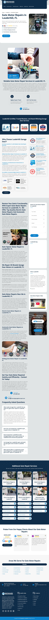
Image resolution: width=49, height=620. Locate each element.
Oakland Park (28, 573)
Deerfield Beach (17, 567)
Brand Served (15, 6)
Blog (19, 610)
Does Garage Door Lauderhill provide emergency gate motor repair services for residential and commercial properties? (14, 436)
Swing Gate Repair (37, 503)
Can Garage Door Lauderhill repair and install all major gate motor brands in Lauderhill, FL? (15, 444)
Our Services (9, 6)
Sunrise (38, 571)
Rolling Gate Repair (21, 518)
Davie (4, 573)
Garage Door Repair (22, 596)
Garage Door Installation (22, 597)
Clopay (34, 601)
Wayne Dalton (36, 596)
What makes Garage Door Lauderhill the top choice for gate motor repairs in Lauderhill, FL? (14, 408)
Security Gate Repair (6, 518)
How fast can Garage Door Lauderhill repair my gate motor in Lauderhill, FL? (14, 429)
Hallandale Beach (17, 571)
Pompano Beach (40, 569)
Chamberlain (35, 597)
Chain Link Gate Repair (22, 507)
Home (5, 6)
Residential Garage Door (22, 599)
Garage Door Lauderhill (24, 618)
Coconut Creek (5, 569)
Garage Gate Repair (21, 514)
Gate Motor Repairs (6, 507)
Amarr (34, 603)
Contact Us (26, 6)
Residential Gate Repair (38, 507)
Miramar (27, 571)
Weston (38, 573)
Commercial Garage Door (22, 601)
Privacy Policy (20, 604)
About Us (21, 6)
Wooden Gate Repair (6, 503)
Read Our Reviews (7, 545)
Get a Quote (37, 330)
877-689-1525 (26, 109)
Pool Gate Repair (6, 514)
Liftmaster (35, 599)
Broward (4, 567)
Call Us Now (6, 35)
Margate (27, 569)
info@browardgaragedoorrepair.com (16, 398)
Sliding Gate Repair (21, 503)
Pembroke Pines (40, 567)
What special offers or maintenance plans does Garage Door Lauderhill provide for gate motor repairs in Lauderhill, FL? (14, 451)
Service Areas (31, 6)
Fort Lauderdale (17, 569)
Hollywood (16, 573)
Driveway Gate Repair (14, 333)
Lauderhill (7, 12)
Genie (34, 604)
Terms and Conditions (22, 603)
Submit (34, 235)
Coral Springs (5, 571)
